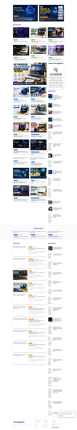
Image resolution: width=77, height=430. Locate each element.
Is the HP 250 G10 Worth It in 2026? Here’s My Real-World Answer (38, 42)
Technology (16, 16)
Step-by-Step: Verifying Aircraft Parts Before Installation (57, 298)
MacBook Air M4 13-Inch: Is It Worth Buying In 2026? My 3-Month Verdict (21, 136)
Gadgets (15, 39)
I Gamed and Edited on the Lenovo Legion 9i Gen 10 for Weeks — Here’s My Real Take (21, 200)
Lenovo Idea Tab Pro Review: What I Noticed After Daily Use (38, 237)
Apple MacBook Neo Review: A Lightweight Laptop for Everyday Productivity (20, 163)
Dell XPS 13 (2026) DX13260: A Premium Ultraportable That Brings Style (37, 119)
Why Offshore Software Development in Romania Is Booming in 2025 (57, 248)
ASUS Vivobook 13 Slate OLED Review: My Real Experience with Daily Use (55, 237)
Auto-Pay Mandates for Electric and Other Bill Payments (57, 273)
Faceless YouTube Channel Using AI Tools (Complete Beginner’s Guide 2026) (37, 136)
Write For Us (46, 427)
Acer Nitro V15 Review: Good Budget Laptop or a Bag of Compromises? (36, 297)
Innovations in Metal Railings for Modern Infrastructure (56, 202)
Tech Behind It (15, 426)
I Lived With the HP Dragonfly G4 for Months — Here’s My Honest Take (56, 42)
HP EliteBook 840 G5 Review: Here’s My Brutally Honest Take (37, 58)
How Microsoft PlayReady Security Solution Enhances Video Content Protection (20, 182)
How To (33, 180)
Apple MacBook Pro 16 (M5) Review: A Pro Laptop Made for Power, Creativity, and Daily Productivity (21, 152)
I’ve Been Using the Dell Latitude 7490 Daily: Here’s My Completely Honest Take (37, 345)
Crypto (36, 426)
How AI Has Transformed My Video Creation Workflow (38, 154)
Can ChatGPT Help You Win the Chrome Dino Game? (38, 182)
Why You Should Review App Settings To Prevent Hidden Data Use (57, 208)
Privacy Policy (46, 426)
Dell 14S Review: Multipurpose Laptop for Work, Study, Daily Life (20, 119)
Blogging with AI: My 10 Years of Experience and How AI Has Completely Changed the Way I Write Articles (38, 200)
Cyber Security (23, 423)
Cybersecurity (31, 319)
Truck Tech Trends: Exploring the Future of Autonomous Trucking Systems (57, 216)
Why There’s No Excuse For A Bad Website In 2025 (57, 370)
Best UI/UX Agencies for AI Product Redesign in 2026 (21, 42)
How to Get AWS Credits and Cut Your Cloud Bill (57, 291)
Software (36, 425)
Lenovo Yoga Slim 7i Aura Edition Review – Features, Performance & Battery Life (55, 59)
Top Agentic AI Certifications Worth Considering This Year (51, 19)
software (15, 180)
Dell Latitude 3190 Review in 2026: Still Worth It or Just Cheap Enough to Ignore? (36, 333)
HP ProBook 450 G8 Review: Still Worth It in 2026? (25, 83)
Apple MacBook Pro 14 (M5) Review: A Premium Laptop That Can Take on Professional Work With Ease (37, 164)
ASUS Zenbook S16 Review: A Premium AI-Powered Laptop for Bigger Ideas (20, 59)
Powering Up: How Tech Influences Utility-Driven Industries (57, 360)
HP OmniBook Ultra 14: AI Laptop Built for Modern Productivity (20, 101)
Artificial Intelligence (44, 17)
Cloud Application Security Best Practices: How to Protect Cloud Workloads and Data (36, 321)
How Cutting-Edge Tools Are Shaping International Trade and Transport (57, 402)
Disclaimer (45, 423)
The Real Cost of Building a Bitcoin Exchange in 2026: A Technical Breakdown (58, 309)
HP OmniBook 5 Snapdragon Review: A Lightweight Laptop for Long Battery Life (37, 101)
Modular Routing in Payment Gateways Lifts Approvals (57, 282)
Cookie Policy (61, 415)
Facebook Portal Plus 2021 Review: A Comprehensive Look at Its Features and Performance (57, 379)
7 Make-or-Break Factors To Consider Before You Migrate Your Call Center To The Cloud (57, 391)
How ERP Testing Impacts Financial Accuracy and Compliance (58, 263)
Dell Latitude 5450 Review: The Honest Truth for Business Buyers (36, 285)
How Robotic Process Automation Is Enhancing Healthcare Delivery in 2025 (57, 339)
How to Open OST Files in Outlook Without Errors (58, 254)
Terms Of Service (46, 425)
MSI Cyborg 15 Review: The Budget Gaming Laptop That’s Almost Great (36, 249)
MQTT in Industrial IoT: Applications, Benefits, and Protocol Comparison (57, 119)
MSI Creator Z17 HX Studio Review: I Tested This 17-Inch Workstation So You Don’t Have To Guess (36, 309)
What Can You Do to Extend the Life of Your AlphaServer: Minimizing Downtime (57, 328)
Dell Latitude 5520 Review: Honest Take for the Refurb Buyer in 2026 (37, 357)
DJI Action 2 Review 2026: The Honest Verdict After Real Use (21, 237)
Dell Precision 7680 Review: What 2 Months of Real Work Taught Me (36, 273)
